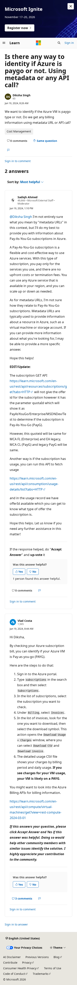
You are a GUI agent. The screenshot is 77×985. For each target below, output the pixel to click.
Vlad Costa (25, 621)
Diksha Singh (21, 95)
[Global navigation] (4, 42)
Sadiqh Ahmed (28, 197)
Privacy (26, 962)
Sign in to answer (16, 924)
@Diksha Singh (21, 217)
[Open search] (59, 42)
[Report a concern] (8, 150)
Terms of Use (52, 968)
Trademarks (40, 974)
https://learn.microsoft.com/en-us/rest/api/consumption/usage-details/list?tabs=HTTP (34, 484)
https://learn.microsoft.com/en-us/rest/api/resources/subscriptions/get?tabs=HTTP (38, 386)
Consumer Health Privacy (19, 968)
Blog (56, 957)
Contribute (10, 962)
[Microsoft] (38, 42)
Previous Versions (37, 957)
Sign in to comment (18, 161)
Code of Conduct (14, 974)
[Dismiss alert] (71, 6)
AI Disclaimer (12, 957)
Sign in (69, 43)
